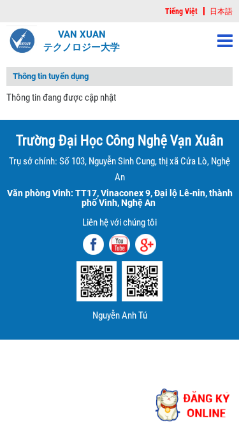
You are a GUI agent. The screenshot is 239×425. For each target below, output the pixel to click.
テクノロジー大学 (81, 47)
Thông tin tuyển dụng (51, 76)
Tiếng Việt (181, 11)
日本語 (221, 11)
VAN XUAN (82, 34)
